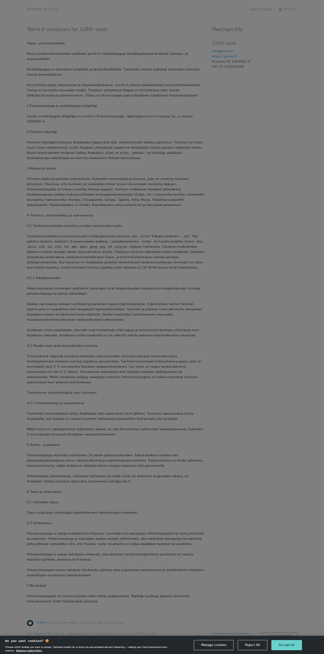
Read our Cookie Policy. (29, 650)
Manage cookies (213, 645)
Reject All (252, 645)
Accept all (286, 645)
